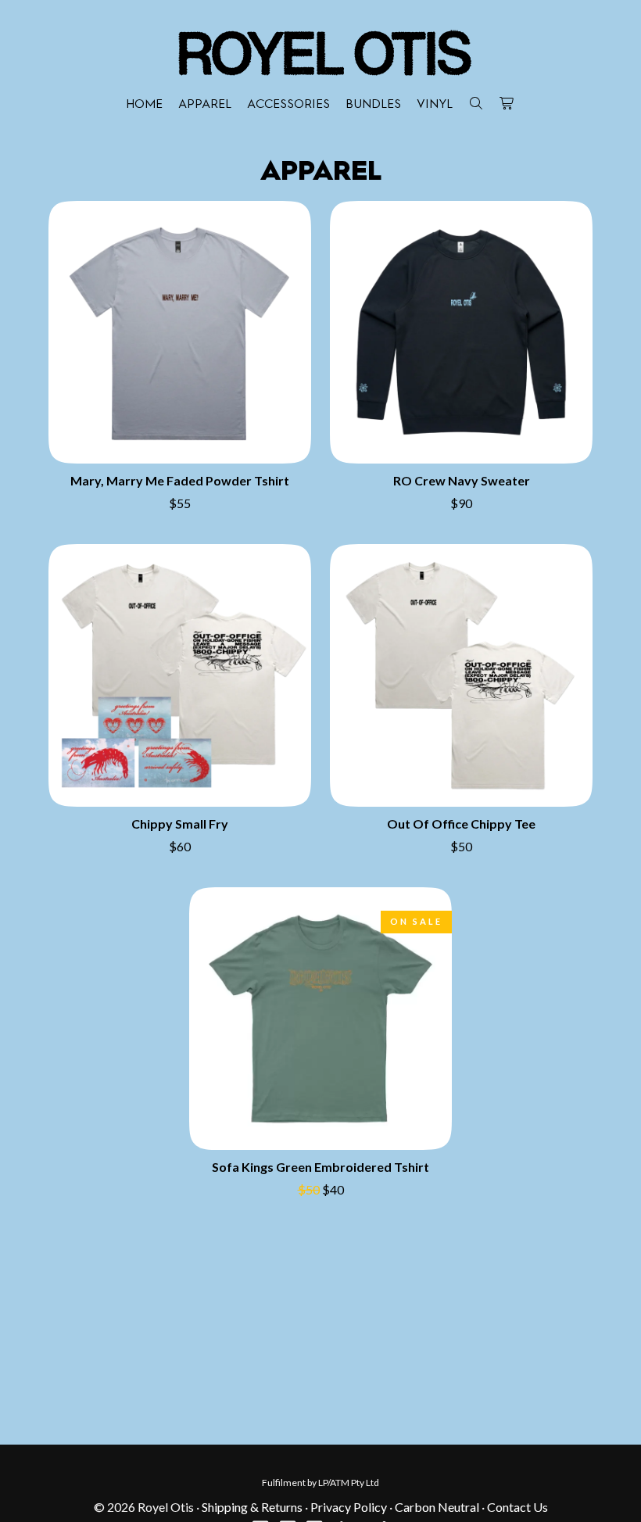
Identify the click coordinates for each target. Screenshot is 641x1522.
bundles (373, 104)
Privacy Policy (348, 1506)
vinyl (435, 104)
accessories (288, 104)
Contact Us (517, 1506)
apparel (204, 104)
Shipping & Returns (252, 1506)
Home (144, 104)
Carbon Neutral (437, 1506)
